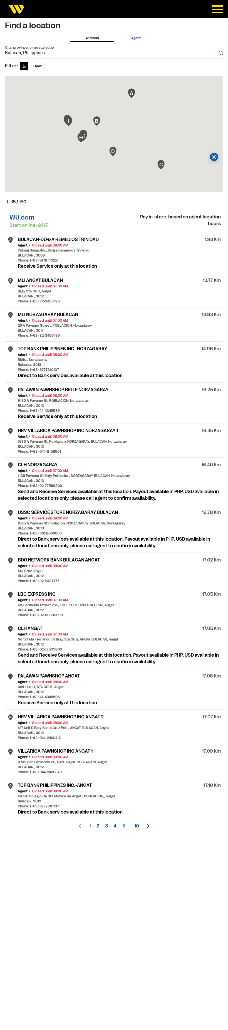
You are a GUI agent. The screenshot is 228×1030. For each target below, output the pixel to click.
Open (37, 66)
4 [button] (115, 826)
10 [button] (136, 826)
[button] (146, 826)
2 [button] (97, 826)
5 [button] (123, 826)
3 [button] (106, 826)
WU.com (21, 217)
